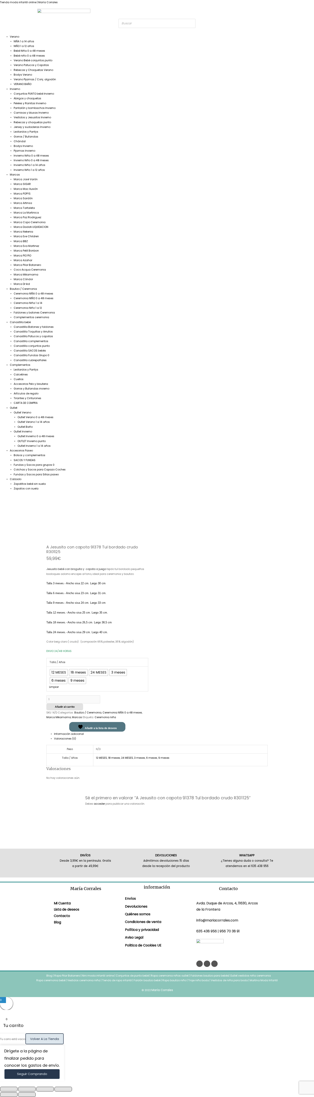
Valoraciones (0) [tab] (65, 738)
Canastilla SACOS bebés (30, 350)
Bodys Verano (23, 74)
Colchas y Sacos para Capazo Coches (40, 469)
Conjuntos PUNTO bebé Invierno (34, 93)
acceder (99, 804)
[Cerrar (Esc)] (63, 1089)
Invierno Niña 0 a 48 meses (31, 155)
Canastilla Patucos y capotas (33, 336)
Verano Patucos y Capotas (31, 65)
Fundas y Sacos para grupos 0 (34, 465)
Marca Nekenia (23, 231)
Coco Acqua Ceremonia (30, 269)
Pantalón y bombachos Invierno (35, 108)
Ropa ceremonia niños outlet (170, 975)
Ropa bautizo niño (174, 980)
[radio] (58, 672)
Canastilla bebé (20, 322)
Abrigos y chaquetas (27, 98)
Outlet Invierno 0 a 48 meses (36, 436)
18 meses (114, 758)
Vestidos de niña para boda (229, 980)
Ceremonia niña (105, 717)
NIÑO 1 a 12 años (24, 46)
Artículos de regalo (26, 393)
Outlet (13, 408)
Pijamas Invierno (24, 150)
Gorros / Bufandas (26, 136)
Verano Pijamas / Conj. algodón (35, 79)
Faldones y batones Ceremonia (34, 312)
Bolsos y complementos (29, 455)
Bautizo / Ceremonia (23, 289)
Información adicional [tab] (69, 734)
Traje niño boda (198, 980)
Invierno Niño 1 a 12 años (29, 170)
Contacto (62, 915)
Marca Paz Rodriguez (27, 217)
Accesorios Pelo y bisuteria (31, 384)
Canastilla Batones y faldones (34, 327)
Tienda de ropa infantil (117, 980)
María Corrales (162, 990)
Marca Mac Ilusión (26, 189)
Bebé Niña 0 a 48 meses (29, 51)
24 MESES (127, 758)
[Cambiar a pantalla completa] (27, 1089)
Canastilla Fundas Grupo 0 (31, 355)
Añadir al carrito (65, 706)
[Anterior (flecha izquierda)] (9, 1094)
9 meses (163, 758)
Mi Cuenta (62, 903)
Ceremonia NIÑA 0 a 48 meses (33, 293)
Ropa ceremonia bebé (50, 980)
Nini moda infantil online (98, 975)
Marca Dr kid (22, 284)
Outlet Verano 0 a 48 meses (35, 417)
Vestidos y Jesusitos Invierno (32, 117)
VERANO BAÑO (22, 84)
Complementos (20, 365)
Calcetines (21, 374)
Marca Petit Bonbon (26, 250)
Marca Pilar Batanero (27, 265)
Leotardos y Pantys (26, 131)
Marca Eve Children (26, 236)
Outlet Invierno (23, 431)
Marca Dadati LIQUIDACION (31, 227)
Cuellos (18, 379)
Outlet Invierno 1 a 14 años (34, 446)
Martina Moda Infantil (264, 980)
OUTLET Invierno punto (32, 441)
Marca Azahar (23, 260)
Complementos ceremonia (31, 317)
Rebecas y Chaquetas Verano (33, 70)
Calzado (15, 479)
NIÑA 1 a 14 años (24, 41)
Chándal (20, 141)
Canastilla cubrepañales (30, 360)
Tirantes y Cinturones (27, 398)
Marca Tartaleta (24, 208)
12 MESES (101, 758)
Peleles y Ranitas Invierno (30, 103)
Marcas (15, 174)
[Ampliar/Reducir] (9, 1089)
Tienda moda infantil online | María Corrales (29, 2)
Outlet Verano (22, 412)
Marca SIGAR (22, 184)
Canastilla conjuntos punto (32, 346)
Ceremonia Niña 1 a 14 (28, 303)
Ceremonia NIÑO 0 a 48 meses (33, 298)
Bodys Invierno (23, 146)
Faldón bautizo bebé (147, 980)
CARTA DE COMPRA (26, 403)
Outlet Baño (25, 427)
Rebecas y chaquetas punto (32, 122)
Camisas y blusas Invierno (31, 112)
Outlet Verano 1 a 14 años (34, 422)
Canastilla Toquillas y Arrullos (33, 331)
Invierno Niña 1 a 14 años (29, 165)
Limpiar (54, 687)
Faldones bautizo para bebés (210, 975)
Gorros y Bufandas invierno (31, 388)
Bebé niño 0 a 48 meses (29, 55)
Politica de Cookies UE (143, 945)
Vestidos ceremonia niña (83, 980)
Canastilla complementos (31, 341)
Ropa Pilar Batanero (67, 975)
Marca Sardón (23, 198)
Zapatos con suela (26, 488)
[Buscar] (191, 23)
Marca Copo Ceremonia (29, 222)
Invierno (15, 89)
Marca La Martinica (26, 212)
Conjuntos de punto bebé (132, 975)
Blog (57, 922)
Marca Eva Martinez (26, 246)
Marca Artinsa (23, 203)
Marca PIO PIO (22, 255)
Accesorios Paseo (21, 450)
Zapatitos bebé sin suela (30, 484)
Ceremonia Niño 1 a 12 (28, 308)
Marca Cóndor (23, 279)
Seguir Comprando (32, 1074)
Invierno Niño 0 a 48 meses (31, 160)
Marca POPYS (22, 193)
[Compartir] (45, 1089)
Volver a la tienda (44, 1039)
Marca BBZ (21, 241)
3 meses (139, 758)
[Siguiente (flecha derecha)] (27, 1094)
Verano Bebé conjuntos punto (33, 60)
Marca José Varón (26, 179)
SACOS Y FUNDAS (24, 460)
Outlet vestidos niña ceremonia (250, 975)
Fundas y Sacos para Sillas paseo (36, 474)
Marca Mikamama (26, 274)
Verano (14, 36)
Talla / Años (57, 662)
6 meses (151, 758)
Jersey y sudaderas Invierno (32, 127)
